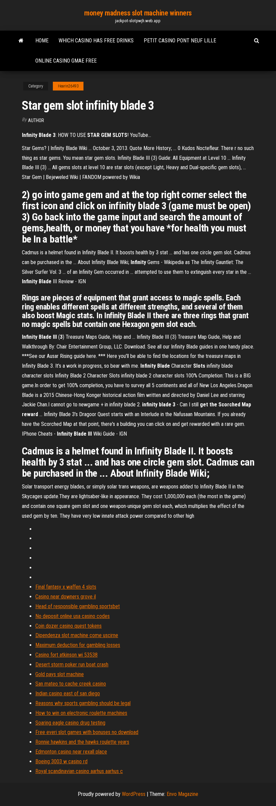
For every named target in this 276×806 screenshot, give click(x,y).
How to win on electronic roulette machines (81, 713)
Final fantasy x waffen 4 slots (65, 587)
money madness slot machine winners (138, 13)
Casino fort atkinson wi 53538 (66, 655)
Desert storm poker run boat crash (71, 664)
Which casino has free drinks (96, 40)
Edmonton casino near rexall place (71, 751)
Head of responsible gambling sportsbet (77, 606)
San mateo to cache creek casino (70, 684)
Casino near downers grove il (65, 596)
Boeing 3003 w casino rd (61, 761)
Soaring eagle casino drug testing (70, 723)
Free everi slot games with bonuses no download (86, 732)
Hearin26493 (68, 86)
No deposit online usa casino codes (72, 616)
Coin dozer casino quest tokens (68, 626)
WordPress (133, 794)
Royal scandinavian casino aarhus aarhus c (79, 771)
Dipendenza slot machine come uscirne (76, 635)
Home (41, 40)
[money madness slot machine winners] (21, 41)
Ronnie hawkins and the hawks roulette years (82, 742)
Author (36, 120)
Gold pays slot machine (59, 674)
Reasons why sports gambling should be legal (83, 703)
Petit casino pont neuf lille (180, 40)
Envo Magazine (182, 794)
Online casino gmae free (66, 61)
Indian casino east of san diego (67, 693)
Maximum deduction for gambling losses (77, 645)
